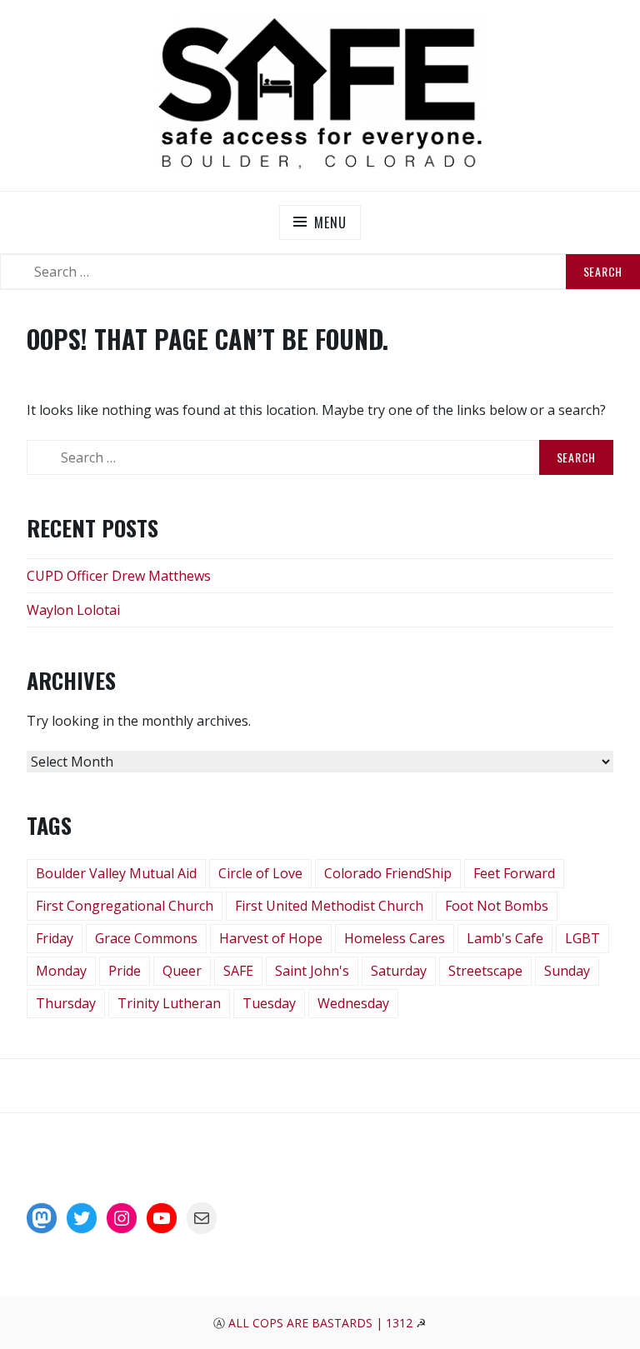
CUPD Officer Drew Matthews (119, 576)
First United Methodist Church (329, 906)
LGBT (582, 938)
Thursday (66, 1003)
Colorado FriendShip (388, 873)
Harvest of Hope (270, 938)
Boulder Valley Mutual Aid (116, 873)
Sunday (567, 971)
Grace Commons (146, 938)
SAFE (238, 971)
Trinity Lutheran (169, 1003)
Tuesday (269, 1003)
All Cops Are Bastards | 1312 (322, 1323)
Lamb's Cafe (505, 938)
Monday (61, 971)
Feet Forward (514, 873)
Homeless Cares (394, 938)
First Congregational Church (124, 906)
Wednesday (353, 1003)
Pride (124, 971)
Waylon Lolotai (73, 610)
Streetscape (485, 971)
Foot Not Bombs (496, 906)
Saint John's (312, 971)
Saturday (399, 971)
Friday (54, 938)
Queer (182, 971)
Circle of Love (260, 873)
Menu (330, 222)
